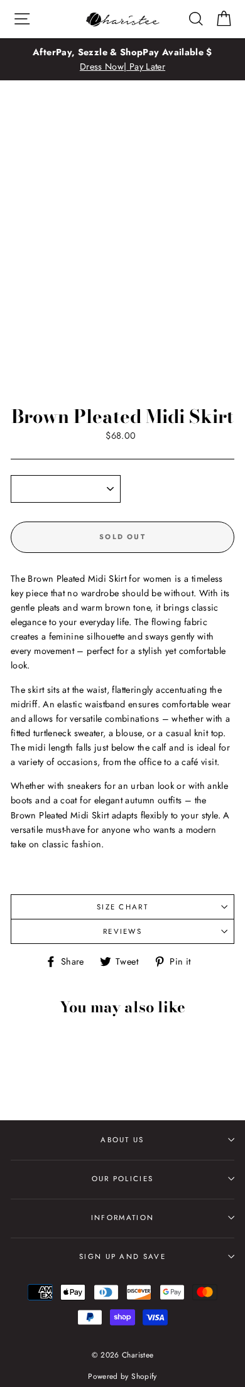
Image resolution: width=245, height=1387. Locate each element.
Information (122, 1218)
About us (122, 1140)
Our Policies (123, 1179)
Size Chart (122, 907)
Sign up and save (122, 1256)
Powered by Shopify (122, 1376)
